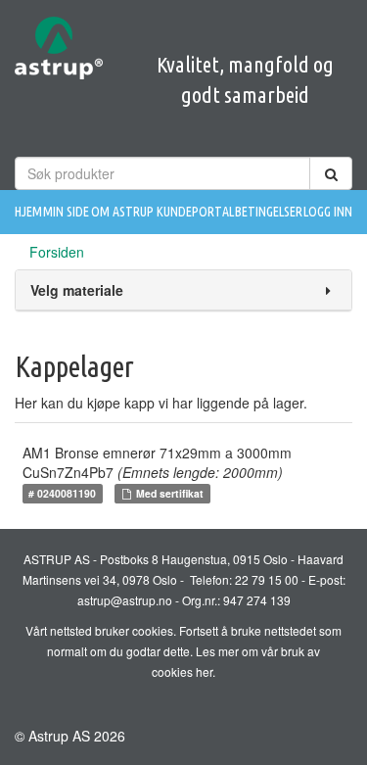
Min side (66, 211)
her (204, 671)
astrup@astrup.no (124, 600)
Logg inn (327, 211)
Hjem (28, 211)
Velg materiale (76, 290)
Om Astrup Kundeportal (162, 211)
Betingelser (268, 211)
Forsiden (56, 252)
